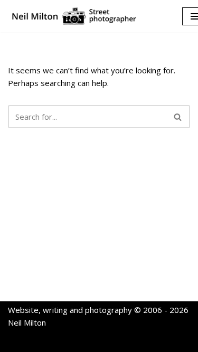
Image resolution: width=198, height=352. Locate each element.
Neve (50, 341)
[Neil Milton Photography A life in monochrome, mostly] (74, 16)
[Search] (178, 116)
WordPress (137, 341)
